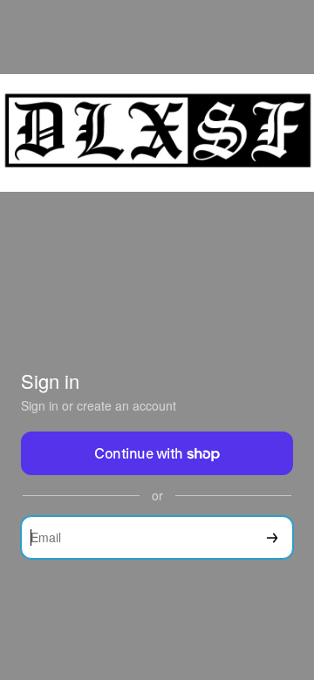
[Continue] (272, 537)
